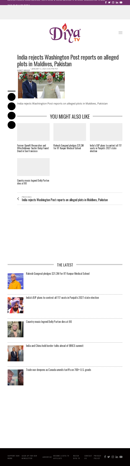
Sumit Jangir (23, 70)
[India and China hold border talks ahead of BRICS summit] (15, 353)
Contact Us (88, 457)
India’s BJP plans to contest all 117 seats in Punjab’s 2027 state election (106, 148)
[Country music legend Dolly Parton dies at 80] (15, 329)
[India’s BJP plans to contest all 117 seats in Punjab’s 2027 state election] (15, 305)
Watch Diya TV (76, 457)
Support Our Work (14, 457)
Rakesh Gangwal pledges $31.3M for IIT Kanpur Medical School (68, 147)
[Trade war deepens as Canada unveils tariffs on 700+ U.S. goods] (15, 377)
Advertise (47, 457)
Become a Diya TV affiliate (61, 457)
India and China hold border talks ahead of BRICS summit (54, 345)
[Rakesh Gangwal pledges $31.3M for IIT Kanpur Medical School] (15, 281)
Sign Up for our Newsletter (29, 457)
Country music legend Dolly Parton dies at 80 (33, 182)
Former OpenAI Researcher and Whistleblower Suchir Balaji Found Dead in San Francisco (33, 148)
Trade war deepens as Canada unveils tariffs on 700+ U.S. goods (58, 369)
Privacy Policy (97, 457)
